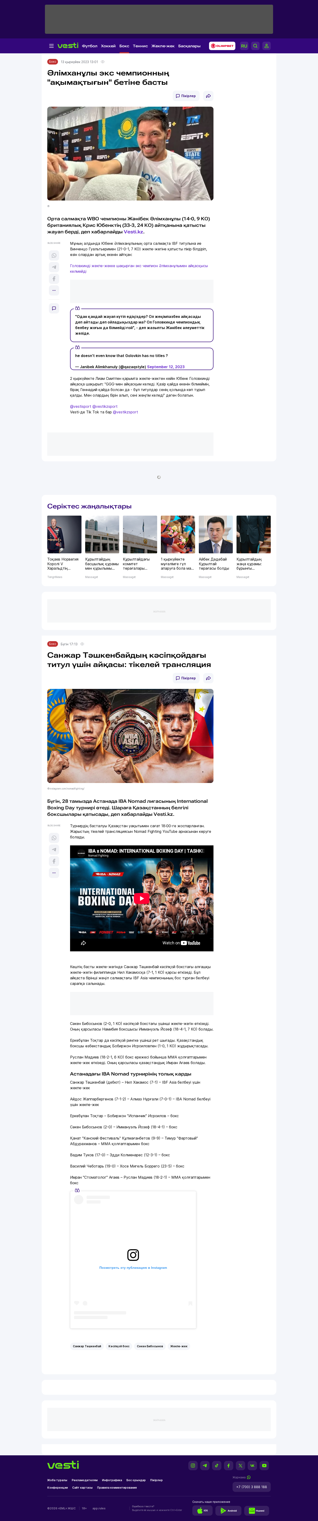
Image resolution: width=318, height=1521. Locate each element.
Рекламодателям (85, 1480)
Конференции (57, 1487)
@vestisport (80, 406)
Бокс (124, 46)
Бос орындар (136, 1480)
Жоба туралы (57, 1480)
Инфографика (112, 1480)
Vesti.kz (133, 232)
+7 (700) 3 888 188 (251, 1487)
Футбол (89, 46)
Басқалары (189, 46)
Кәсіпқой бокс (118, 1346)
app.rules (98, 1508)
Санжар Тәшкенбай (87, 1346)
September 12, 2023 (166, 366)
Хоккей (108, 46)
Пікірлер (188, 96)
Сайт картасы (82, 1487)
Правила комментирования (117, 1487)
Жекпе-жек (163, 46)
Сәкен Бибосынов (150, 1346)
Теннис (140, 46)
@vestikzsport (105, 406)
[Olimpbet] (220, 46)
